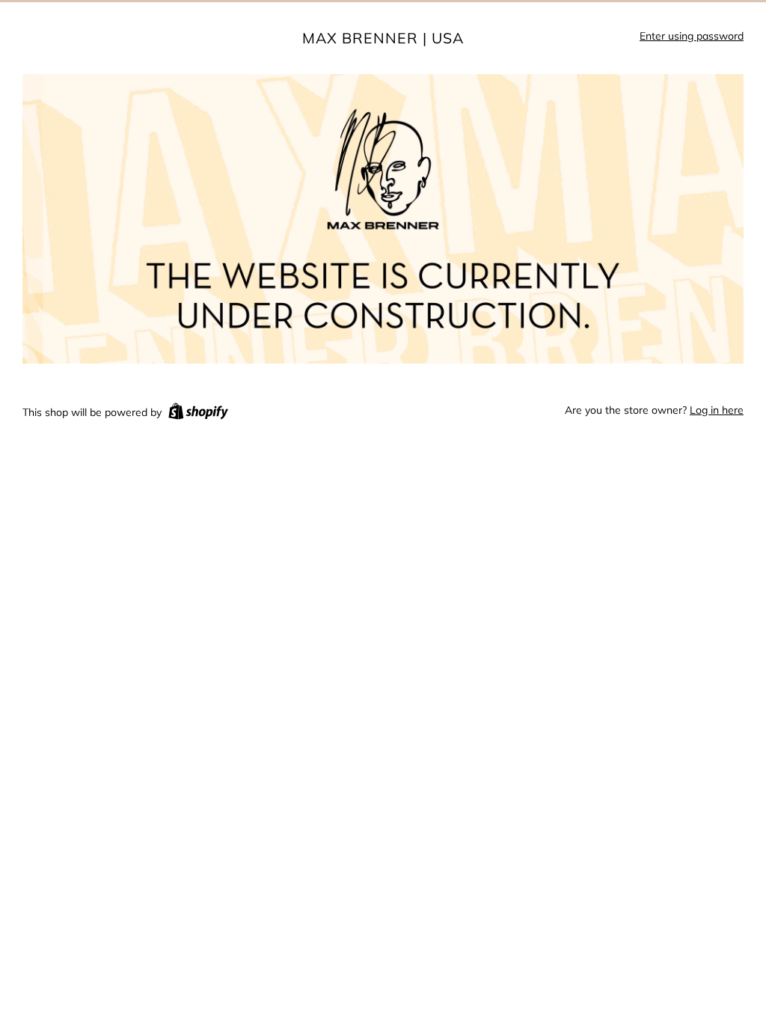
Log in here (717, 410)
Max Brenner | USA (383, 38)
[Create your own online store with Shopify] (198, 414)
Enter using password (692, 36)
